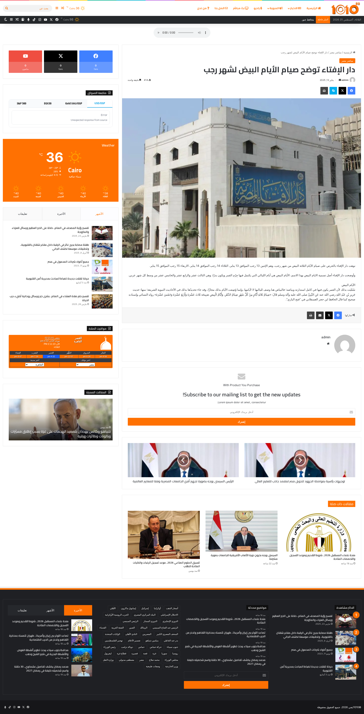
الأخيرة (61, 214)
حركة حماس (156, 647)
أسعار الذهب (172, 608)
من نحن (202, 8)
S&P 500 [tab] (21, 103)
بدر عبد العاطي (171, 640)
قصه (145, 653)
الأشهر (99, 214)
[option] (61, 419)
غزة (154, 653)
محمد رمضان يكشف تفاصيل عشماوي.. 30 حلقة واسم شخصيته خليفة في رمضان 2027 (41, 668)
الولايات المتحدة (112, 634)
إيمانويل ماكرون (128, 608)
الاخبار (294, 8)
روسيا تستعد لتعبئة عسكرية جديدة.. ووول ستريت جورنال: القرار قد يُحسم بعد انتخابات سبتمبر (64, 433)
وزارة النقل (108, 659)
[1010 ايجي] (346, 8)
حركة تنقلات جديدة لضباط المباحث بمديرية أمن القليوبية (57, 278)
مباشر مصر (335, 52)
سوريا (164, 653)
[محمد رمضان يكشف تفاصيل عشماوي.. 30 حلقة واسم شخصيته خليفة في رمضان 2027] (81, 670)
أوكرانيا (157, 608)
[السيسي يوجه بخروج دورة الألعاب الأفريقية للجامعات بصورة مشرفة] (242, 531)
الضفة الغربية (117, 627)
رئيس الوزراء (110, 647)
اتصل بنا (220, 8)
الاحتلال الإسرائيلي (169, 614)
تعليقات (22, 214)
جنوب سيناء (172, 647)
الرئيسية (312, 8)
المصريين (146, 634)
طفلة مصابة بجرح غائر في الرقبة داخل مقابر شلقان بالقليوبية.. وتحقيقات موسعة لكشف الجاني (54, 246)
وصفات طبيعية (153, 666)
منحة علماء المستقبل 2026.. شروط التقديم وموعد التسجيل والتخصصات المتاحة (322, 557)
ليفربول (108, 653)
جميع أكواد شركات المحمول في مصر (68, 261)
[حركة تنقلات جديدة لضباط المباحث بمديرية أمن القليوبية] (102, 284)
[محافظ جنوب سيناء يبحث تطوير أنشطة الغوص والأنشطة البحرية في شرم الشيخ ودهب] (81, 655)
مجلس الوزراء (171, 659)
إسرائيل (145, 608)
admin (345, 80)
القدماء (103, 627)
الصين (132, 627)
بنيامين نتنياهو (152, 640)
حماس (141, 647)
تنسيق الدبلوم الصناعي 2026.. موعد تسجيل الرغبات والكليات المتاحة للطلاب (166, 564)
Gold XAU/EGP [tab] (73, 103)
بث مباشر (239, 8)
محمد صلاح (154, 659)
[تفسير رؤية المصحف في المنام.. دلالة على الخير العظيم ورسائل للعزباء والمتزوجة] (102, 233)
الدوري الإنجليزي (170, 621)
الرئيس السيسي (130, 621)
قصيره (135, 653)
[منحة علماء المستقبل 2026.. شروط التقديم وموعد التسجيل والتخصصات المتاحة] (319, 531)
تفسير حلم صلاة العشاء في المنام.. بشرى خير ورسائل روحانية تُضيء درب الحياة (49, 298)
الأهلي (113, 608)
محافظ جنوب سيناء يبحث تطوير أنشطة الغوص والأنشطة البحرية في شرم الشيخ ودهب (268, 19)
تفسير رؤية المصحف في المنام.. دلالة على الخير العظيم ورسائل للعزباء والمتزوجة (50, 229)
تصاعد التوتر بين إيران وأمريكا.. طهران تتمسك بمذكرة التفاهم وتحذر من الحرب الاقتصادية (38, 637)
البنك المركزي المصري (144, 614)
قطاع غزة (121, 653)
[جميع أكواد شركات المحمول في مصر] (102, 267)
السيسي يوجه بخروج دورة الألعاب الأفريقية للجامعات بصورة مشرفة (244, 557)
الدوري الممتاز (150, 621)
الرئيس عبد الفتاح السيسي (165, 627)
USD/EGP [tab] (99, 103)
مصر (141, 659)
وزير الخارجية (171, 666)
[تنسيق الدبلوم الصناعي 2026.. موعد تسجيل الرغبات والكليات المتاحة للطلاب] (164, 535)
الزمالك (143, 627)
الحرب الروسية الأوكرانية (117, 614)
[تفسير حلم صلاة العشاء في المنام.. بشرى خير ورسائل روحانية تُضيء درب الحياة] (102, 301)
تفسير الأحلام (134, 640)
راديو (257, 8)
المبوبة (274, 8)
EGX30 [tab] (47, 103)
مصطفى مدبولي (126, 659)
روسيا (175, 653)
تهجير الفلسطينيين (114, 640)
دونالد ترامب (127, 647)
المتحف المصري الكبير (167, 634)
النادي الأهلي (131, 634)
